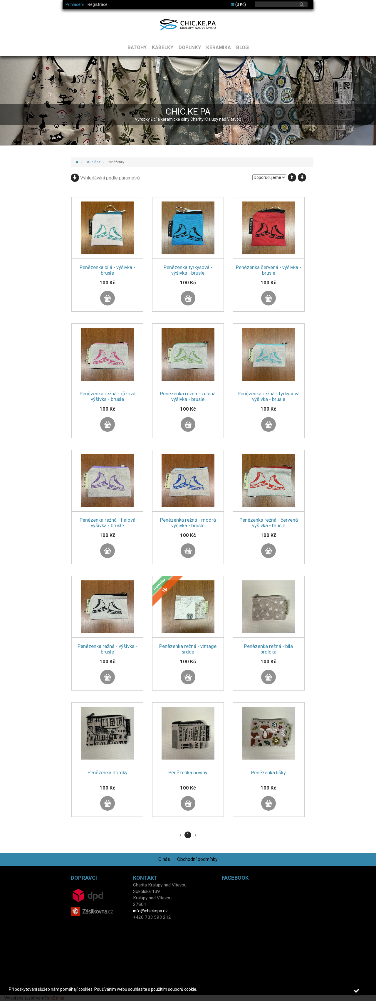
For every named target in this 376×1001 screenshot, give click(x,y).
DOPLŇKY (190, 47)
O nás (164, 859)
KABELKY (162, 47)
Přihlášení (75, 4)
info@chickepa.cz (150, 910)
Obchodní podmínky (197, 859)
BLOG (242, 47)
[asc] (292, 177)
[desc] (302, 177)
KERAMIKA (218, 47)
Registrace (98, 4)
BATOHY (137, 47)
